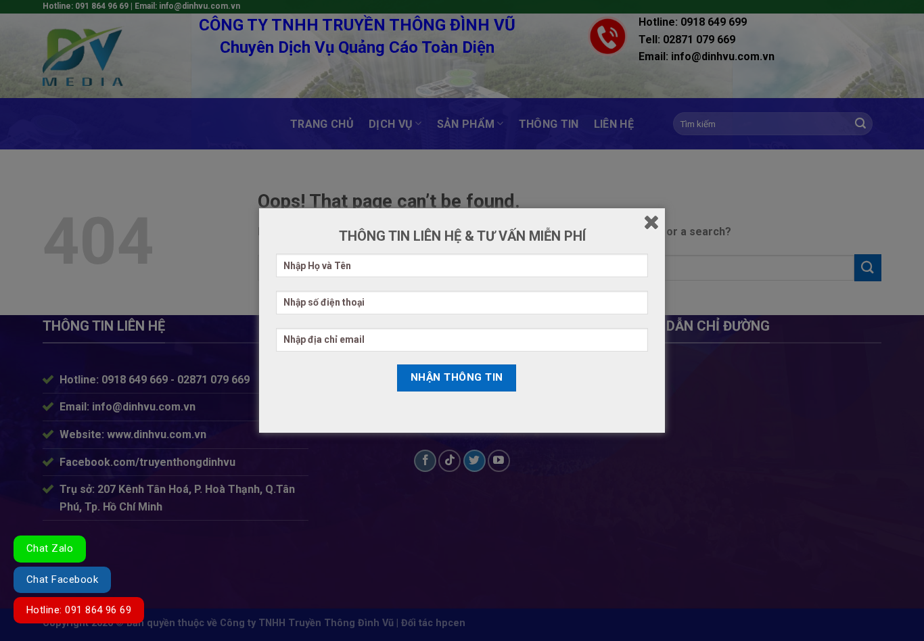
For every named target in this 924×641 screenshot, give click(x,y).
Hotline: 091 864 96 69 (78, 610)
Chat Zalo (49, 548)
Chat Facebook (62, 579)
